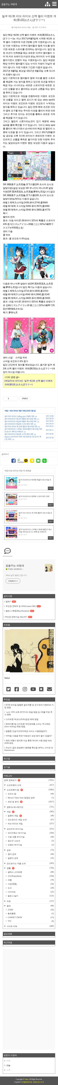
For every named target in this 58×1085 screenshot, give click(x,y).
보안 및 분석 (30, 802)
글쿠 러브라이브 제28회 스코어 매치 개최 (19, 424)
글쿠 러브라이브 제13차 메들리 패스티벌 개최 (20, 419)
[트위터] (20, 461)
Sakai (26, 1079)
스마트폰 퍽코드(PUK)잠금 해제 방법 (22, 719)
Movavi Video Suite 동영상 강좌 (30, 798)
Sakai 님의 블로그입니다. (16, 575)
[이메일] (49, 689)
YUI (30, 921)
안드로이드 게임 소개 (30, 820)
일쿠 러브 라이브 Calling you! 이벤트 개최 (19, 416)
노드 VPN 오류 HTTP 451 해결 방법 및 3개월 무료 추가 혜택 (28, 713)
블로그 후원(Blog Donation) (20, 611)
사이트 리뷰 (30, 926)
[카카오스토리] (32, 461)
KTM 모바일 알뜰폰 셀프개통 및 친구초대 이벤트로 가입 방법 (28, 706)
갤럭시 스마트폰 (30, 872)
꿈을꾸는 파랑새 (9, 4)
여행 (30, 880)
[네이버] (38, 461)
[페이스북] (13, 461)
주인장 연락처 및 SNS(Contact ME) (23, 606)
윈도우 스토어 (30, 841)
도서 (30, 888)
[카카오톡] (26, 461)
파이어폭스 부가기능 (30, 833)
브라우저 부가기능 (30, 829)
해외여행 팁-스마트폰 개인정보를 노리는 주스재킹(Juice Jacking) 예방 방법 (27, 725)
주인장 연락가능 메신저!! (18, 617)
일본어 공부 (30, 858)
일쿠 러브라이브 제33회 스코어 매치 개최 (19, 434)
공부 (30, 850)
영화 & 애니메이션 (30, 807)
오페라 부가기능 (30, 845)
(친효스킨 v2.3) (38, 1082)
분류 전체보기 (29, 780)
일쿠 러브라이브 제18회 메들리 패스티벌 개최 (20, 421)
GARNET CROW (30, 917)
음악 (30, 906)
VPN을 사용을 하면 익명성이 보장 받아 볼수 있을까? (29, 736)
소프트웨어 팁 (30, 790)
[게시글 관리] (15, 399)
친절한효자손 (27, 1082)
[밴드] (44, 461)
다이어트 (30, 892)
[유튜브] (33, 689)
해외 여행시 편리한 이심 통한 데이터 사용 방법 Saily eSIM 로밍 (28, 741)
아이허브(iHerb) (30, 876)
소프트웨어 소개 (30, 785)
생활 (30, 868)
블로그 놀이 (30, 896)
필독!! (10, 602)
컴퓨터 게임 (30, 816)
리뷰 (30, 901)
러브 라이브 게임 (16, 411)
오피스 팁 (30, 794)
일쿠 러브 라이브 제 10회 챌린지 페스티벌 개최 (21, 426)
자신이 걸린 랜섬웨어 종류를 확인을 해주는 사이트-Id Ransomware (28, 749)
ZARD (30, 910)
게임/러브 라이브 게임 (22, 27)
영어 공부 (30, 854)
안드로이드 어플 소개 (30, 863)
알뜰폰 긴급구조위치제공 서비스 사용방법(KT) (26, 731)
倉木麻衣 (30, 913)
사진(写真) (30, 884)
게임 (6, 411)
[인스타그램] (25, 689)
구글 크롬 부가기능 (30, 837)
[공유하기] (11, 399)
